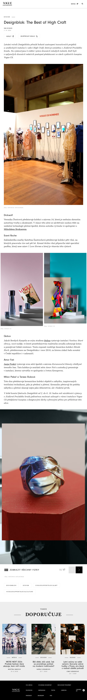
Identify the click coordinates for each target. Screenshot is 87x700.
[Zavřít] (84, 697)
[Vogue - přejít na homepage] (7, 4)
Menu (73, 4)
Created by (78, 690)
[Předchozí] (72, 569)
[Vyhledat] (82, 3)
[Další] (79, 569)
